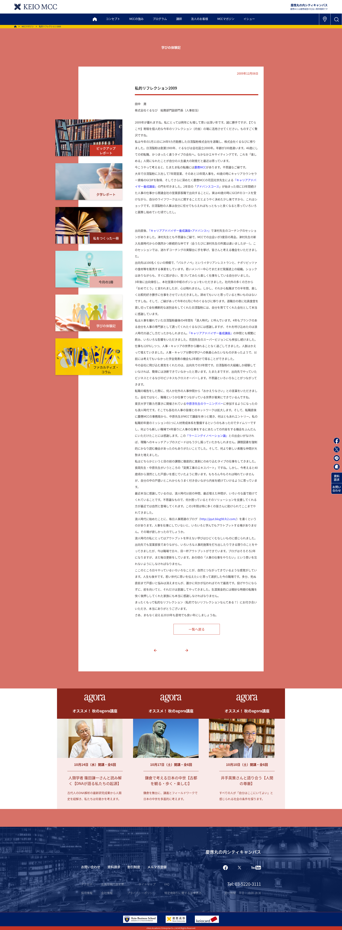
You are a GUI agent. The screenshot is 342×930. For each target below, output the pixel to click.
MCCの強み (136, 19)
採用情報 (86, 893)
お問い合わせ (336, 488)
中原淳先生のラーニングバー (204, 403)
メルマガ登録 (157, 866)
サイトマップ (147, 884)
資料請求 (337, 477)
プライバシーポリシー (141, 893)
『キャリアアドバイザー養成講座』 (211, 333)
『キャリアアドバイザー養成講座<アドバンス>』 (180, 230)
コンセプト (113, 19)
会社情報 (107, 893)
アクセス (86, 884)
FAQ (166, 884)
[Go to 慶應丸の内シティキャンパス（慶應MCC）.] (15, 26)
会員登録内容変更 (112, 884)
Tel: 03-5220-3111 (244, 884)
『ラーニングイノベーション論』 (207, 435)
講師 (179, 19)
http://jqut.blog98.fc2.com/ (218, 519)
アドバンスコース (207, 186)
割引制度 (133, 866)
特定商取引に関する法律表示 (182, 893)
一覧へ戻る (197, 629)
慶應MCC (200, 167)
